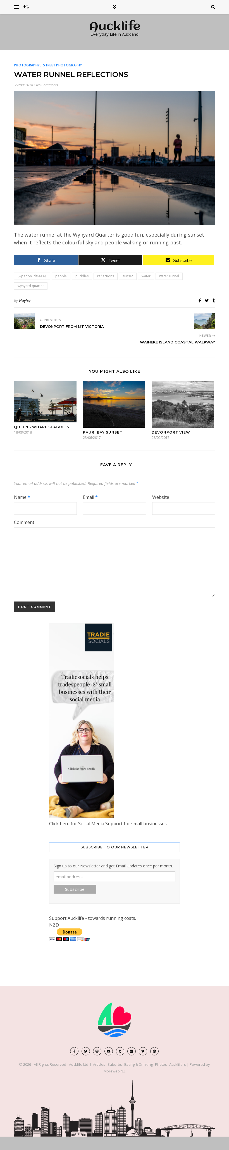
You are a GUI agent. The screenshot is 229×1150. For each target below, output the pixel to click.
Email (90, 497)
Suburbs (115, 1064)
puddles (82, 276)
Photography (27, 65)
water (146, 276)
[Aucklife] (114, 1019)
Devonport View (171, 432)
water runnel (169, 276)
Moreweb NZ (114, 1071)
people (61, 276)
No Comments (47, 84)
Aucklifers (177, 1064)
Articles (99, 1064)
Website (160, 497)
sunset (128, 276)
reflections (105, 276)
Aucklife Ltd (78, 1064)
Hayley (24, 300)
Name (22, 497)
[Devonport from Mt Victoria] (24, 321)
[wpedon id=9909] (32, 276)
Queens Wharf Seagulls (41, 427)
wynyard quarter (31, 285)
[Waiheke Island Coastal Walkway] (204, 321)
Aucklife (114, 27)
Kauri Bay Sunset (102, 432)
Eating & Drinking (138, 1064)
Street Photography (62, 65)
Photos (161, 1064)
